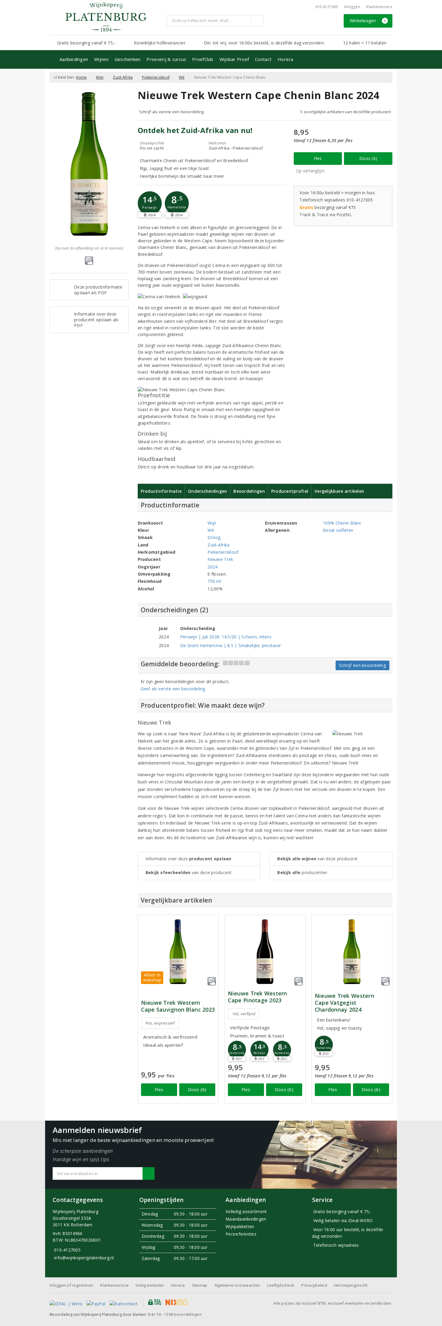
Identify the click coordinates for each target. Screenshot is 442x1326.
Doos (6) (368, 158)
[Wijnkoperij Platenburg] (106, 17)
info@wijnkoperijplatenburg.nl (84, 1258)
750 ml (214, 581)
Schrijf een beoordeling (362, 665)
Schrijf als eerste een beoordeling (171, 111)
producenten (302, 872)
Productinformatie (161, 491)
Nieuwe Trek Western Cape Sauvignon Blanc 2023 (178, 1006)
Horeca (285, 59)
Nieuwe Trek (220, 559)
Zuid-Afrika (123, 77)
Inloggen (352, 6)
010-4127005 (326, 6)
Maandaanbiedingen (246, 1219)
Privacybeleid (314, 1285)
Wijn (99, 77)
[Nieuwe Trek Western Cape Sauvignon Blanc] (178, 951)
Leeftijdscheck (280, 1285)
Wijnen (101, 59)
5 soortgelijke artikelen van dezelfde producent (345, 111)
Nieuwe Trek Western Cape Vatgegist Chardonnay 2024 (344, 1002)
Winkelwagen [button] (368, 20)
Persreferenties (241, 1234)
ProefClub (202, 59)
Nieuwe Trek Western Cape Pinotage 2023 (257, 997)
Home (81, 77)
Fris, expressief (160, 1023)
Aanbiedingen (74, 59)
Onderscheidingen (207, 491)
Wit (182, 77)
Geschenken (128, 59)
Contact (263, 59)
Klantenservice (379, 6)
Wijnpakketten (240, 1226)
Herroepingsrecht (350, 1285)
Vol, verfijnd (244, 1013)
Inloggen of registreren (71, 1285)
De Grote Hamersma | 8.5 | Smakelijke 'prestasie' (231, 645)
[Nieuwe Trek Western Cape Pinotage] (265, 951)
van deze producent (189, 872)
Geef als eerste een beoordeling (173, 689)
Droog (213, 537)
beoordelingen (182, 1314)
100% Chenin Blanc (342, 523)
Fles (318, 158)
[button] (150, 203)
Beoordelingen (249, 491)
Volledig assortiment (246, 1211)
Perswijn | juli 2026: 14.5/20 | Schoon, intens (226, 637)
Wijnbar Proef (234, 59)
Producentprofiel (289, 491)
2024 (212, 567)
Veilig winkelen (150, 1285)
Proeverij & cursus (166, 59)
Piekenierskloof (156, 77)
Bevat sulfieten (338, 530)
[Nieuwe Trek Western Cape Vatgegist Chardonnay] (352, 951)
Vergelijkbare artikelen (339, 491)
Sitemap (199, 1285)
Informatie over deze (189, 858)
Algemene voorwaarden (237, 1285)
